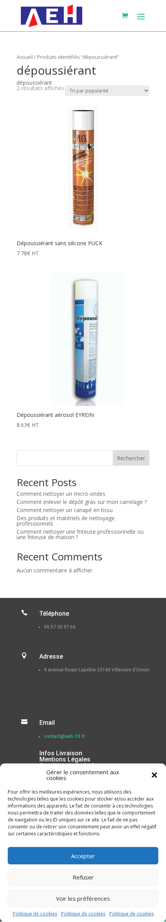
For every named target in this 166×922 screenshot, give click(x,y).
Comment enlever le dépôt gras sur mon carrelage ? (82, 501)
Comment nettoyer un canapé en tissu (65, 510)
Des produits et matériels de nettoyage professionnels (66, 520)
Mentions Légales (64, 759)
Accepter (83, 856)
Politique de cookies (35, 913)
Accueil (25, 56)
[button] (154, 775)
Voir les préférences (83, 898)
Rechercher (131, 458)
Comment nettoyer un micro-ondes (61, 493)
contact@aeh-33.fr (64, 736)
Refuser (83, 877)
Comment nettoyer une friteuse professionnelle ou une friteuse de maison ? (80, 534)
